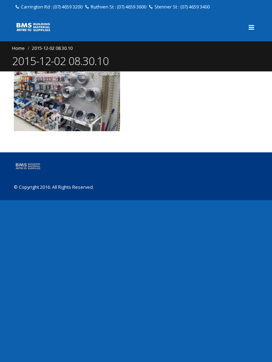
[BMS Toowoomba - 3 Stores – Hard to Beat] (33, 27)
